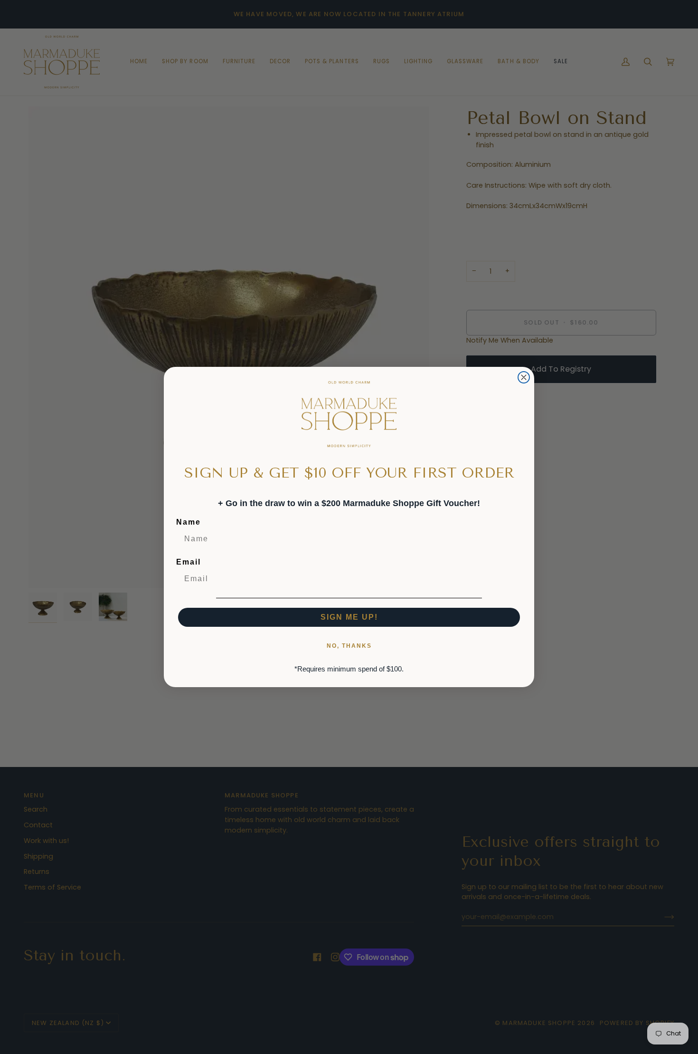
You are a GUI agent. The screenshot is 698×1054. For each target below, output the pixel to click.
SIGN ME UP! (349, 617)
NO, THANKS (349, 645)
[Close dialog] (523, 377)
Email (188, 562)
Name (188, 522)
